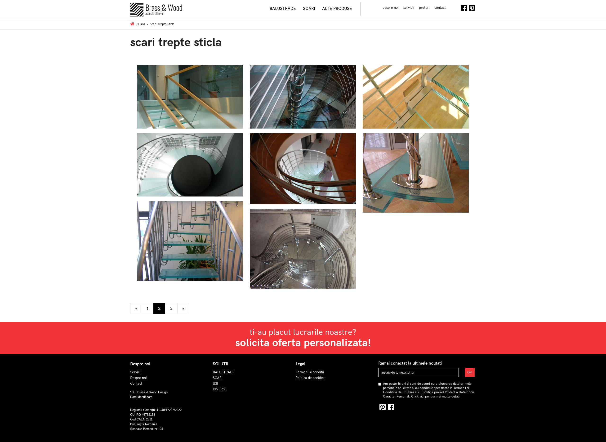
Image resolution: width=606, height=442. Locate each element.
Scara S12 (190, 80)
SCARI (218, 378)
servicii (408, 7)
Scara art (415, 153)
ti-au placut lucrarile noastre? (303, 338)
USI (215, 383)
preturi (424, 7)
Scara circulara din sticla (302, 149)
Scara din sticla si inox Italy (302, 229)
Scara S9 (303, 80)
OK (469, 372)
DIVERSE (220, 389)
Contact (136, 383)
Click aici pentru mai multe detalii (435, 396)
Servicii (136, 372)
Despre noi (138, 378)
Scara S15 (416, 77)
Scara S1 (190, 148)
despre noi (391, 7)
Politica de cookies (310, 378)
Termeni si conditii (310, 372)
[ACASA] (132, 24)
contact (440, 7)
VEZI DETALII (190, 100)
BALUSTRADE (224, 372)
